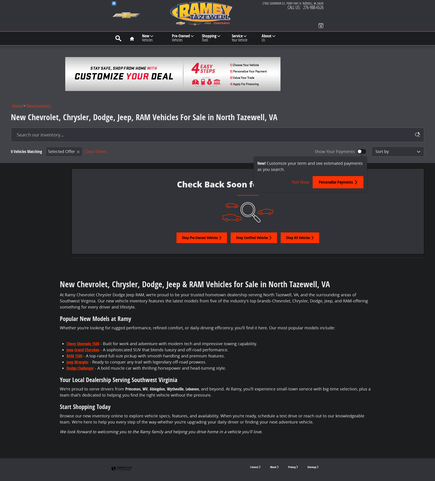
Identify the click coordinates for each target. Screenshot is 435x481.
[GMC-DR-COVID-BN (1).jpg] (172, 74)
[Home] (126, 12)
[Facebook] (114, 3)
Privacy (292, 467)
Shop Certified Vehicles (252, 237)
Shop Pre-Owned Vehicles (200, 237)
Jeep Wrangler (78, 362)
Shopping (209, 38)
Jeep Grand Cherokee (83, 350)
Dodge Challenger (80, 368)
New (147, 38)
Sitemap (311, 467)
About (266, 38)
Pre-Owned (181, 38)
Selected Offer (61, 151)
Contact (254, 467)
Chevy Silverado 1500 (83, 344)
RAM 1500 (74, 356)
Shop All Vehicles (298, 237)
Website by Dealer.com (121, 468)
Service (239, 38)
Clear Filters (96, 151)
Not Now (300, 182)
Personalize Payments (336, 182)
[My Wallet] (321, 25)
